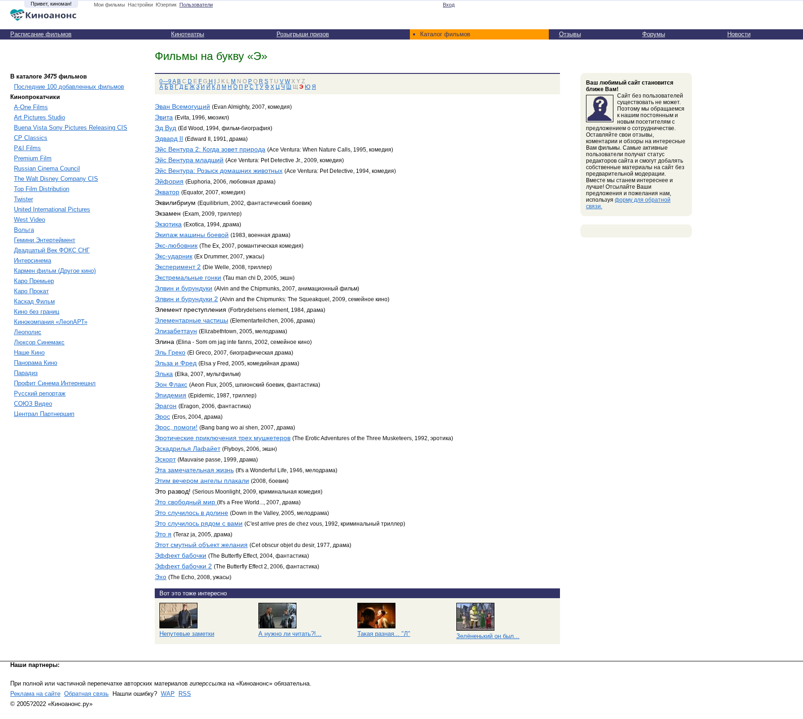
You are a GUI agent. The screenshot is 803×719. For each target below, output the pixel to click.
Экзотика (168, 224)
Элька (164, 373)
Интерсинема (32, 260)
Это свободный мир (186, 502)
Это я (163, 534)
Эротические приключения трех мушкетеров (222, 438)
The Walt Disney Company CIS (56, 178)
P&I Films (27, 148)
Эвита (164, 117)
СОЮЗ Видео (33, 403)
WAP (168, 693)
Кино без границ (36, 311)
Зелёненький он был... (488, 636)
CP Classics (30, 137)
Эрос (162, 416)
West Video (29, 219)
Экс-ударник (173, 256)
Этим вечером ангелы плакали (202, 480)
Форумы (653, 34)
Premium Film (33, 158)
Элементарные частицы (191, 320)
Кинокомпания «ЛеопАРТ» (50, 321)
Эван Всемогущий (182, 106)
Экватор (167, 192)
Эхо (160, 576)
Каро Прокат (31, 291)
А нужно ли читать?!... (290, 633)
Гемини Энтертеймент (44, 240)
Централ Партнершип (44, 413)
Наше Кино (29, 352)
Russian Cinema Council (47, 168)
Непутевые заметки (186, 633)
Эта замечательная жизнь (194, 470)
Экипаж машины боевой (192, 234)
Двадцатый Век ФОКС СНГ (52, 250)
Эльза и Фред (176, 363)
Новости (738, 34)
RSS (184, 693)
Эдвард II (169, 138)
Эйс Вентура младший (189, 160)
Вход (448, 4)
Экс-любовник (176, 245)
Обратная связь (86, 693)
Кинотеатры (187, 34)
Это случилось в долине (191, 512)
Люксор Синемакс (39, 342)
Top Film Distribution (41, 188)
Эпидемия (170, 395)
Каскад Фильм (34, 301)
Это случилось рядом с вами (199, 523)
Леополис (27, 332)
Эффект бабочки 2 (183, 566)
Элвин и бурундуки (183, 288)
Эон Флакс (171, 384)
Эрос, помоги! (176, 427)
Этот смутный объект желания (201, 544)
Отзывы (570, 34)
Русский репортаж (40, 393)
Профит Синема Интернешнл (55, 383)
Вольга (24, 229)
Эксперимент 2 (178, 266)
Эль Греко (170, 352)
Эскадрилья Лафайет (187, 448)
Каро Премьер (34, 280)
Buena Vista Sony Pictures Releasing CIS (70, 127)
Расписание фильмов (41, 34)
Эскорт (165, 459)
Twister (23, 199)
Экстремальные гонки (188, 277)
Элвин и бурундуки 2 (186, 299)
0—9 (165, 81)
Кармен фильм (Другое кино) (55, 270)
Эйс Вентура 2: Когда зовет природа (210, 149)
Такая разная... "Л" (383, 633)
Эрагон (166, 405)
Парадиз (26, 372)
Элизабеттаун (176, 331)
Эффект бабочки (180, 555)
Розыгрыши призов (302, 34)
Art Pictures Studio (39, 117)
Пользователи (196, 4)
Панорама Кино (35, 362)
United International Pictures (52, 209)
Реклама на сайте (35, 693)
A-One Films (31, 107)
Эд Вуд (165, 128)
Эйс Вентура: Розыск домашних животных (219, 170)
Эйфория (169, 181)
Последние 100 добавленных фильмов (69, 86)
